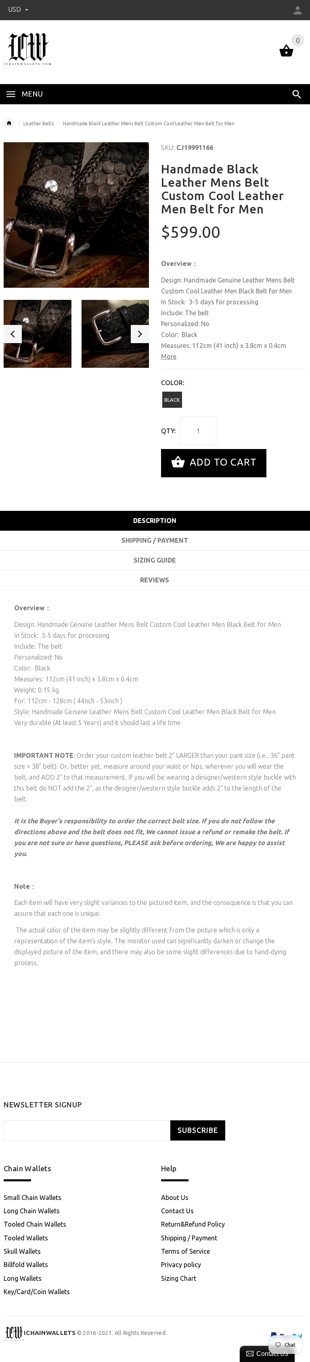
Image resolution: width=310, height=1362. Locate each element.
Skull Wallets (22, 1251)
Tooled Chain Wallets (35, 1224)
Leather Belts (38, 123)
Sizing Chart (178, 1278)
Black (172, 400)
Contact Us (177, 1210)
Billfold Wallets (26, 1264)
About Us (175, 1197)
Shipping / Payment (189, 1238)
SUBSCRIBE (198, 1130)
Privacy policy (181, 1264)
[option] (37, 334)
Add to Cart (222, 462)
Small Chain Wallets (32, 1197)
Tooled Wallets (26, 1238)
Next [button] (140, 334)
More (168, 356)
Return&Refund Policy (193, 1224)
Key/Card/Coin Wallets (37, 1291)
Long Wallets (23, 1278)
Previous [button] (13, 334)
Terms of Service (185, 1251)
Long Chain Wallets (32, 1210)
